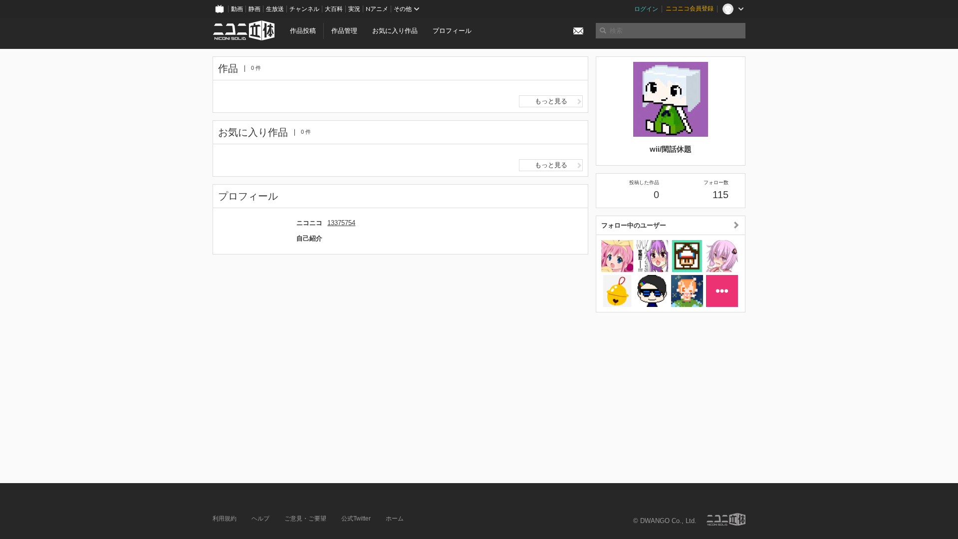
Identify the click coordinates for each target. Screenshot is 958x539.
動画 (237, 9)
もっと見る (551, 101)
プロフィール (452, 30)
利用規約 (225, 518)
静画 (254, 9)
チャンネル (304, 9)
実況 (354, 9)
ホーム (395, 518)
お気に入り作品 (395, 30)
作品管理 (344, 30)
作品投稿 (303, 30)
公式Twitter (356, 518)
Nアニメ (377, 9)
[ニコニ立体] (726, 519)
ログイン (646, 9)
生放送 (275, 9)
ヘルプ (260, 518)
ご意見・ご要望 (305, 518)
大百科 (334, 9)
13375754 (341, 223)
